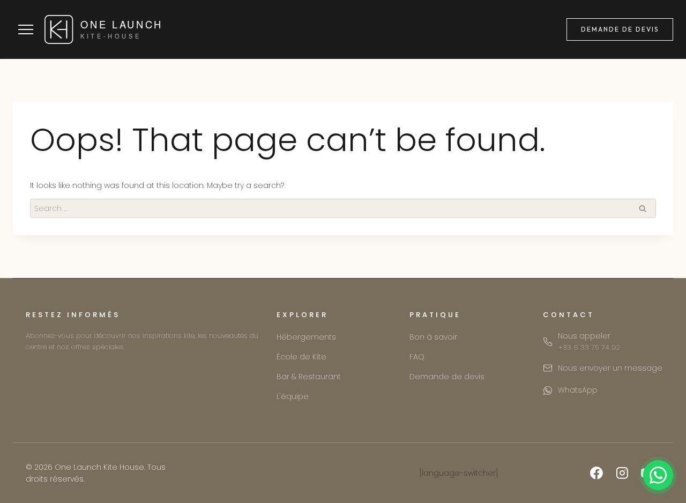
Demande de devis (620, 29)
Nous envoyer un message (610, 368)
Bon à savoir (433, 337)
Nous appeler (589, 341)
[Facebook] (596, 473)
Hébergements (306, 337)
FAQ (416, 356)
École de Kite (301, 356)
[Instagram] (622, 473)
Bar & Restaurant (309, 376)
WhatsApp (578, 390)
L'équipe (293, 396)
